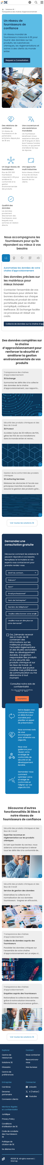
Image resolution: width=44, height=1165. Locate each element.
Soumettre (22, 699)
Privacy (18, 691)
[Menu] (41, 2)
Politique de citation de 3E (8, 1143)
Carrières (6, 1087)
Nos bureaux (31, 1067)
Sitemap (14, 1161)
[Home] (3, 9)
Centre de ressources (7, 1056)
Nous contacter (33, 1055)
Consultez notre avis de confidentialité (22, 685)
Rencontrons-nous (32, 1061)
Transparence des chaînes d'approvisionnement (19, 12)
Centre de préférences (7, 1073)
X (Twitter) (34, 1091)
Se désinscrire (8, 1149)
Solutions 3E (10, 9)
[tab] (6, 258)
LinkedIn (32, 1087)
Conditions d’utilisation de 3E (10, 1125)
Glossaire (6, 1067)
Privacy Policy (8, 1119)
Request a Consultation (17, 60)
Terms (26, 691)
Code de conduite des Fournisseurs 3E (10, 1134)
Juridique (6, 1114)
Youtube (33, 1096)
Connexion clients (10, 1099)
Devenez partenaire (7, 1093)
